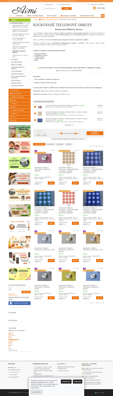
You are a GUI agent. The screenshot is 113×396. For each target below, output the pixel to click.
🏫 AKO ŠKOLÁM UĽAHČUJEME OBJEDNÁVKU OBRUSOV (90, 377)
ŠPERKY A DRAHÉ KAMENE (35, 16)
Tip (44, 133)
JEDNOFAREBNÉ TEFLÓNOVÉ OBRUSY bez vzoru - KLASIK (20, 26)
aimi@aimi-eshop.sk (15, 370)
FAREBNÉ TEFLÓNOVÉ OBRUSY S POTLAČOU (21, 43)
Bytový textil (52, 16)
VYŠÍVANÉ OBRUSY (16, 71)
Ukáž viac (68, 125)
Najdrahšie (60, 144)
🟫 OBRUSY (13, 20)
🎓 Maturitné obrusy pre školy (91, 380)
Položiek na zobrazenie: (95, 133)
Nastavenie (36, 392)
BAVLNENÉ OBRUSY (16, 62)
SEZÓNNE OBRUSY (16, 83)
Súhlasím (77, 381)
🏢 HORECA (61, 364)
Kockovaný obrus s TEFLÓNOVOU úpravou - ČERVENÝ (65, 105)
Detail (51, 183)
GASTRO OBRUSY (16, 80)
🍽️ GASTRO (13, 100)
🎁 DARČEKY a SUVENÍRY (68, 16)
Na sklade (39, 131)
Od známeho (12, 335)
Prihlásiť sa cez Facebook (21, 303)
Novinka (38, 133)
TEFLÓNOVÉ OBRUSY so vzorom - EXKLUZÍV (19, 39)
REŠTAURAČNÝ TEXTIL (87, 16)
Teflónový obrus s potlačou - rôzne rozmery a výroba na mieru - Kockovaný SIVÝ (67, 119)
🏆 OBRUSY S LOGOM (62, 371)
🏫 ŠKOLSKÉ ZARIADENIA (17, 97)
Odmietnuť (66, 381)
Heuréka (11, 344)
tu (38, 388)
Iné (9, 347)
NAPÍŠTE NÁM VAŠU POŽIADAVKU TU (43, 376)
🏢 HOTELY (13, 107)
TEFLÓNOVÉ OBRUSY (17, 23)
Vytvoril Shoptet (100, 392)
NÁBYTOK (12, 117)
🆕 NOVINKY (13, 120)
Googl (10, 338)
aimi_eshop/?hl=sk (14, 377)
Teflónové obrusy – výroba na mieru (20, 55)
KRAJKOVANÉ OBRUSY (17, 74)
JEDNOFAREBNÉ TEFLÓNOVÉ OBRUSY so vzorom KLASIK (20, 30)
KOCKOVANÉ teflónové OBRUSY (19, 51)
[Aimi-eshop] (24, 9)
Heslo (10, 289)
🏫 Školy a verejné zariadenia (89, 364)
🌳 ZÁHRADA (13, 103)
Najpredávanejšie (39, 144)
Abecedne (68, 144)
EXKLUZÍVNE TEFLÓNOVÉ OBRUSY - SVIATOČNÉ (19, 47)
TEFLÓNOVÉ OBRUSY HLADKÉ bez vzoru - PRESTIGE (20, 34)
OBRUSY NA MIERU (16, 64)
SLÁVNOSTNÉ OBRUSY (17, 85)
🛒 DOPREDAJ (18, 16)
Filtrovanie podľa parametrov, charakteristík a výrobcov (68, 139)
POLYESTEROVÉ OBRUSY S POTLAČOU (18, 77)
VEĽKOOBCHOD (38, 374)
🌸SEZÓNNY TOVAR (15, 93)
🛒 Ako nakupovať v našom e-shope (43, 367)
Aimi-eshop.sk (13, 374)
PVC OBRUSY (14, 59)
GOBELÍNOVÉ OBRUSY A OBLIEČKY (18, 67)
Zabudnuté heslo (13, 295)
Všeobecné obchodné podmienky (42, 369)
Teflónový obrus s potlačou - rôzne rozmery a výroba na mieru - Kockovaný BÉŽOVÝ (67, 112)
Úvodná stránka (10, 15)
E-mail (10, 288)
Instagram (11, 341)
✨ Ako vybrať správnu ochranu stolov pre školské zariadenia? (91, 383)
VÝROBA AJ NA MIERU (41, 135)
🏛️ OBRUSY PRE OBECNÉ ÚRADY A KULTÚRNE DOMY (66, 367)
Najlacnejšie (50, 144)
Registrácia (101, 4)
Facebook (11, 332)
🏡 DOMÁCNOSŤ (14, 90)
